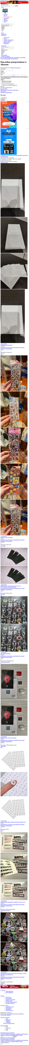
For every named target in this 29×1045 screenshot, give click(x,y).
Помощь (2, 996)
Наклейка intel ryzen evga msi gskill (8, 737)
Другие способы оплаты (8, 1023)
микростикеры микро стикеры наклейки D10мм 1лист (13, 822)
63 (1, 831)
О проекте (3, 990)
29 (1, 595)
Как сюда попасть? (16, 67)
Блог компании (9, 992)
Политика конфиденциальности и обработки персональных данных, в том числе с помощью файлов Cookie (14, 1034)
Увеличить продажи (10, 999)
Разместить (3, 34)
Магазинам (8, 1009)
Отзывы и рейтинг (10, 1003)
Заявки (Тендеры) (23, 76)
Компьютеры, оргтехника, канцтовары (16, 57)
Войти (2, 52)
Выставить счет (9, 1010)
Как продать (9, 998)
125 (1, 354)
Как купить (8, 997)
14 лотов (7, 161)
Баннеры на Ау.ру (10, 1006)
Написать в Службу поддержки (8, 1037)
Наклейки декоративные (12, 58)
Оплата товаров (4, 1025)
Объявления (9, 1007)
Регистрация (4, 55)
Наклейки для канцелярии (7, 537)
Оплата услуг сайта (5, 1017)
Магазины (8, 78)
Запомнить (5, 50)
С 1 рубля (3, 78)
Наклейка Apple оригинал (7, 345)
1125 (2, 984)
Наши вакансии (9, 991)
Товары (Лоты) (7, 76)
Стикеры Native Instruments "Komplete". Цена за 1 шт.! (13, 902)
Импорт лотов (9, 1000)
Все (2, 76)
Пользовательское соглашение (7, 1032)
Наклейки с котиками (6, 653)
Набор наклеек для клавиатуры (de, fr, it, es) (11, 585)
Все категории (4, 57)
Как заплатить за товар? (11, 1002)
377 (1, 911)
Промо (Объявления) (15, 76)
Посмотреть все (4, 162)
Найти (3, 26)
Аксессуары (3, 58)
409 (1, 747)
